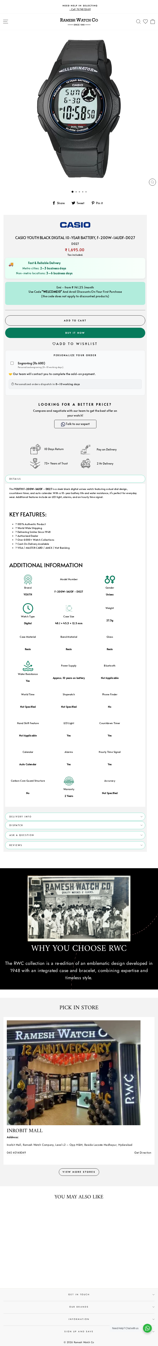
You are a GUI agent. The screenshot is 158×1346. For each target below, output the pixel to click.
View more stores (79, 1172)
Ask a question (21, 835)
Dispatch (16, 825)
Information (79, 1319)
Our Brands (79, 1306)
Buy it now (75, 332)
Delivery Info (20, 816)
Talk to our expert (76, 424)
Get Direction (142, 1152)
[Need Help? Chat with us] (147, 1328)
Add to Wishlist (77, 343)
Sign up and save (79, 1331)
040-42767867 (16, 1152)
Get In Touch (79, 1294)
